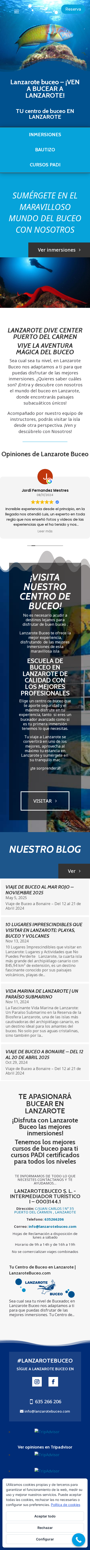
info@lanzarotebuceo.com (47, 1411)
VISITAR (42, 801)
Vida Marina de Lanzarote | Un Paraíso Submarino (42, 994)
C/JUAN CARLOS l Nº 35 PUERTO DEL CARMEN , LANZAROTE (45, 1210)
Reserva (73, 9)
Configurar (45, 1539)
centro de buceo (45, 110)
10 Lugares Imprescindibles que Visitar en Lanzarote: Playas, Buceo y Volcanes (44, 930)
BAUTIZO (45, 149)
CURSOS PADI (45, 165)
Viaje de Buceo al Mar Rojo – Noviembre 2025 (40, 890)
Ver (72, 871)
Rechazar (45, 1528)
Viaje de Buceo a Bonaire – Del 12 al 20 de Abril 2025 (44, 1054)
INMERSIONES (45, 134)
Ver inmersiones (57, 250)
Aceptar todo (45, 1516)
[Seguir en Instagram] (37, 1382)
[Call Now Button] (78, 1539)
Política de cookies (65, 1505)
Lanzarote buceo (34, 82)
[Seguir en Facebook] (53, 1382)
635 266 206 (48, 1401)
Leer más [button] (45, 531)
